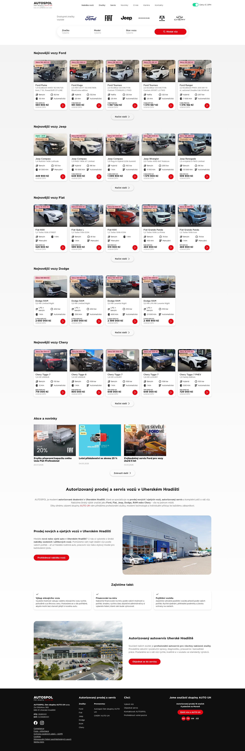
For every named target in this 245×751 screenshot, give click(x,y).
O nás (135, 5)
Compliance (39, 728)
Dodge (82, 720)
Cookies (37, 736)
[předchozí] (35, 71)
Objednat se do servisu (144, 661)
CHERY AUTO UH (102, 715)
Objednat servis (131, 708)
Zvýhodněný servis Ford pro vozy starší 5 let (143, 459)
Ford (81, 709)
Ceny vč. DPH (205, 4)
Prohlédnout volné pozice (135, 715)
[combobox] (69, 33)
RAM (81, 723)
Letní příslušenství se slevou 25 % (98, 458)
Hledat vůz (172, 31)
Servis (113, 5)
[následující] (65, 71)
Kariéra (146, 5)
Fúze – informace (41, 731)
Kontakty (159, 5)
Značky (102, 5)
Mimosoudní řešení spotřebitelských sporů (52, 739)
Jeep (81, 716)
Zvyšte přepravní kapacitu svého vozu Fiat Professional (53, 459)
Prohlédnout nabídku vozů (51, 557)
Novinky (124, 5)
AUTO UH (85, 505)
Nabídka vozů (88, 5)
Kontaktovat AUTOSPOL (135, 711)
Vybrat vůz (129, 704)
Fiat (80, 712)
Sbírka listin (39, 742)
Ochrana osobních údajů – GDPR (48, 734)
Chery (81, 727)
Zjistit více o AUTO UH (190, 712)
